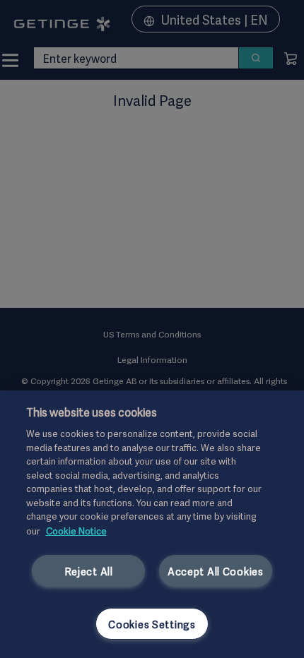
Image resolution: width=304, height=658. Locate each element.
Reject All (88, 570)
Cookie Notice (76, 530)
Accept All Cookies (216, 570)
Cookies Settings (152, 623)
